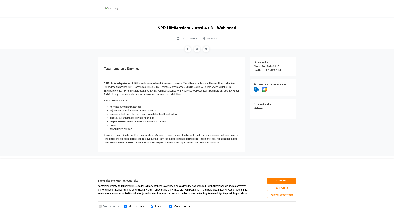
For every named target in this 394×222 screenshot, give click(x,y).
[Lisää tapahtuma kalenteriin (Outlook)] (256, 89)
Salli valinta (282, 187)
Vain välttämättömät (281, 194)
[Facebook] (188, 49)
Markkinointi (181, 206)
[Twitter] (197, 49)
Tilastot (160, 206)
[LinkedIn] (206, 49)
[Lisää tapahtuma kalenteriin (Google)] (264, 89)
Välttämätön (111, 206)
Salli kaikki (281, 180)
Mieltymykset (137, 206)
